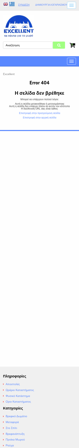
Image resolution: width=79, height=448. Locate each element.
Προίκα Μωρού (15, 439)
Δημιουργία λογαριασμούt (52, 5)
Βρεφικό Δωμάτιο (16, 416)
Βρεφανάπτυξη (15, 433)
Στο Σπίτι (11, 428)
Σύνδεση (24, 4)
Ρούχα (10, 445)
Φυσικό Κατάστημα (18, 396)
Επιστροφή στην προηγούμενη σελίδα (39, 113)
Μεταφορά (12, 422)
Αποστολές (13, 384)
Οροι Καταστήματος (18, 401)
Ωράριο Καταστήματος (20, 390)
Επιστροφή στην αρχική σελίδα (39, 117)
